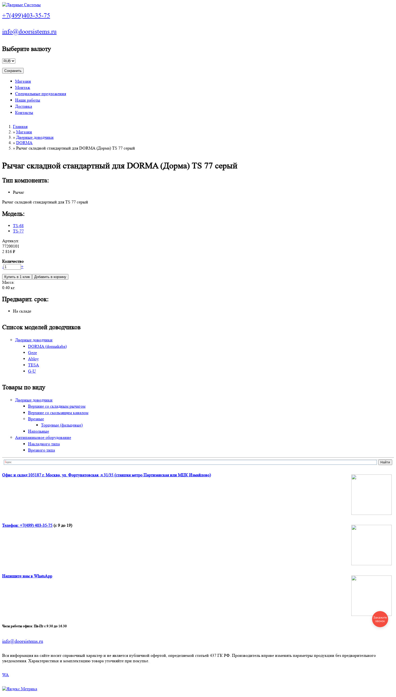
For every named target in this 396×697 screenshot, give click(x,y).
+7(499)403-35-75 (26, 15)
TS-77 (18, 231)
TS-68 (18, 225)
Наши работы (27, 100)
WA (5, 674)
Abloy (33, 358)
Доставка (23, 106)
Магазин (23, 81)
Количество (13, 261)
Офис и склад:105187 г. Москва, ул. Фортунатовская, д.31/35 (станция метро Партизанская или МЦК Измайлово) (106, 474)
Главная (20, 126)
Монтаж (22, 87)
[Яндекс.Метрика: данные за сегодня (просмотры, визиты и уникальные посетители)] (19, 689)
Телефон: (11, 525)
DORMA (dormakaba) (47, 346)
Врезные (36, 418)
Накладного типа (44, 443)
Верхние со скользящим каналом (58, 412)
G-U (32, 371)
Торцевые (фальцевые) (62, 425)
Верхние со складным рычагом (56, 406)
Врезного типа (41, 450)
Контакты (24, 112)
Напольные (38, 431)
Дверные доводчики (35, 137)
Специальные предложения (40, 93)
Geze (32, 352)
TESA (33, 364)
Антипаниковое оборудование (43, 437)
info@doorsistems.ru (29, 31)
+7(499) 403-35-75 (36, 525)
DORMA (24, 142)
